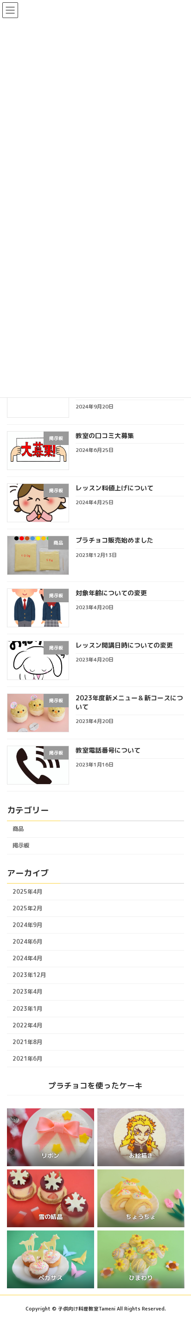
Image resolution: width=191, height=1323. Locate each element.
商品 (18, 829)
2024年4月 (27, 958)
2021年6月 (27, 1059)
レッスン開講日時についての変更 (124, 645)
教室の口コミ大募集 (105, 435)
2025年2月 (27, 908)
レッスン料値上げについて (114, 487)
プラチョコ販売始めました (114, 540)
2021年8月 (27, 1042)
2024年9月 (27, 925)
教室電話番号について (108, 750)
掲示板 (21, 845)
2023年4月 (27, 991)
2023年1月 (27, 1008)
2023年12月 (29, 975)
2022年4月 (27, 1025)
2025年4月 (27, 892)
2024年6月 (27, 942)
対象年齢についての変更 (111, 592)
